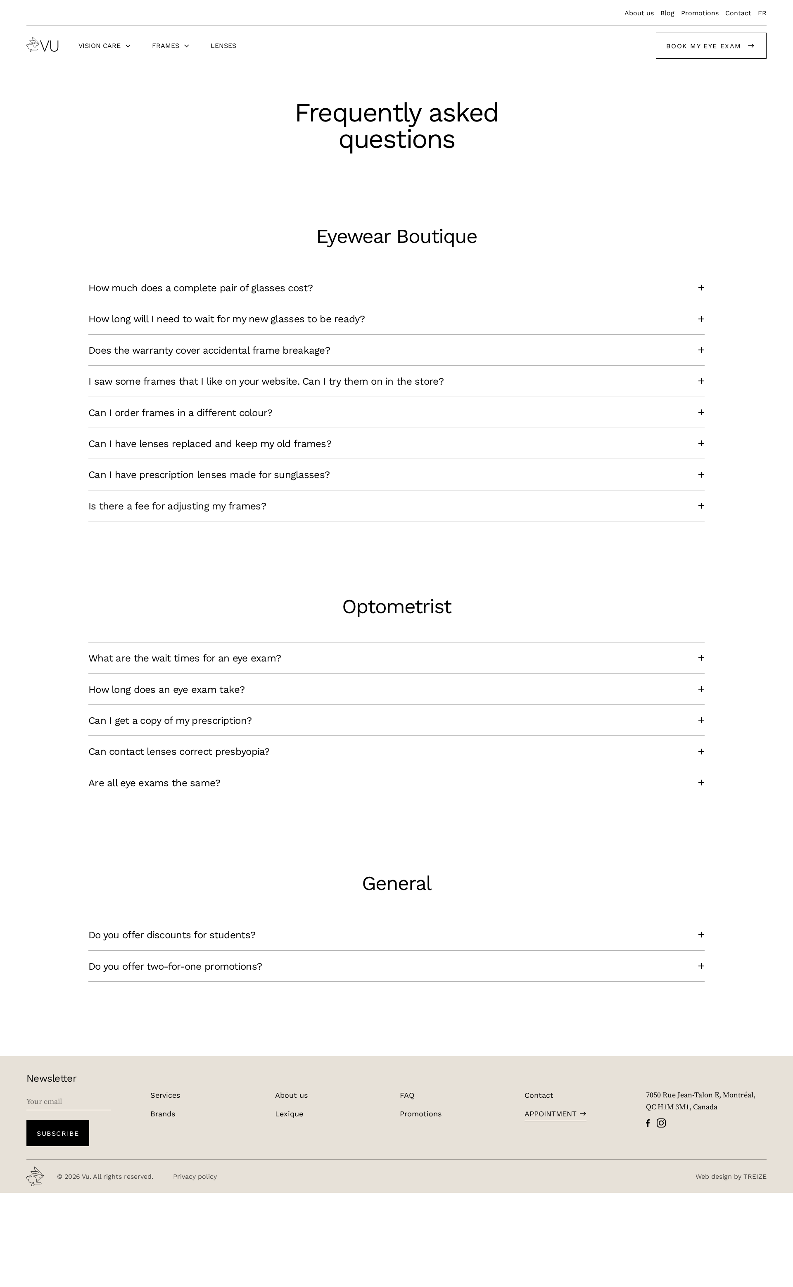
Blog (667, 12)
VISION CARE (99, 45)
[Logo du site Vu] (42, 44)
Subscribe (58, 1133)
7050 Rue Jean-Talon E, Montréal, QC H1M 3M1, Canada (700, 1101)
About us (639, 12)
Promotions (700, 12)
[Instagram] (661, 1123)
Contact (738, 12)
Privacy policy (195, 1176)
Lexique (289, 1113)
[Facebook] (648, 1123)
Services (165, 1095)
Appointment (551, 1113)
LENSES (223, 45)
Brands (162, 1113)
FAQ (407, 1095)
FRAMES (165, 45)
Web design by (731, 1176)
